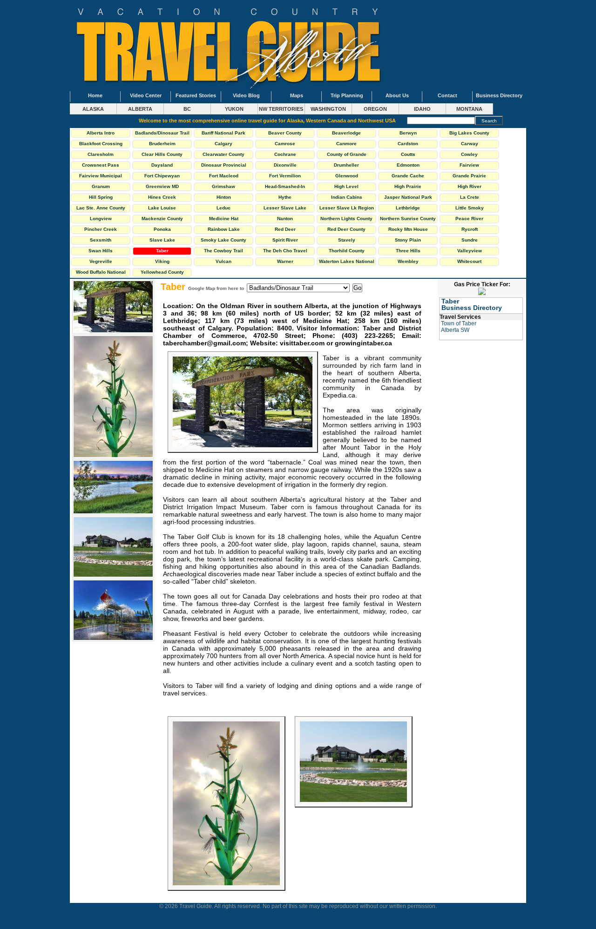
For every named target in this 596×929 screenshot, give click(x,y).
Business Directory (499, 95)
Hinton (224, 197)
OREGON (375, 109)
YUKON (234, 109)
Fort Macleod (223, 175)
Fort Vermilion (285, 175)
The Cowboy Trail (223, 250)
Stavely (346, 239)
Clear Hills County (162, 154)
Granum (101, 186)
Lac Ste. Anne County (100, 207)
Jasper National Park (408, 197)
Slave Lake (162, 239)
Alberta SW (455, 330)
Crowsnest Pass (100, 165)
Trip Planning (347, 95)
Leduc (223, 207)
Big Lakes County (469, 132)
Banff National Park (223, 132)
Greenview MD (162, 186)
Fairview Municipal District (100, 177)
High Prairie (407, 186)
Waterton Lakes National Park (346, 262)
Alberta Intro (101, 132)
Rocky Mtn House (408, 229)
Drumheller (346, 165)
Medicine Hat (223, 218)
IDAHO (422, 109)
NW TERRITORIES (281, 109)
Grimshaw (223, 186)
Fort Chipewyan (162, 175)
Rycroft (469, 229)
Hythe (284, 197)
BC (187, 109)
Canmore (346, 143)
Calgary (223, 143)
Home (95, 95)
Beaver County (285, 132)
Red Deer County (346, 229)
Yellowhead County (162, 272)
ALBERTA (140, 109)
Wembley (408, 261)
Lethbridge (408, 207)
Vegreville (100, 261)
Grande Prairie (469, 175)
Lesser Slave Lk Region (346, 207)
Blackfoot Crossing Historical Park (100, 144)
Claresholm (101, 154)
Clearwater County (223, 154)
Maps (296, 95)
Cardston (408, 143)
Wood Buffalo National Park (101, 273)
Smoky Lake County (223, 239)
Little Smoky (469, 207)
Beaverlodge (346, 132)
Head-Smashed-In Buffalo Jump (285, 187)
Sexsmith (100, 239)
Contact (447, 95)
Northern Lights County (346, 218)
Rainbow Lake (224, 229)
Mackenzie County (162, 218)
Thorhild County (347, 250)
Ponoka (162, 229)
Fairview (469, 165)
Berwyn (408, 132)
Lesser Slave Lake (285, 207)
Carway (469, 143)
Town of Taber (458, 323)
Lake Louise (162, 207)
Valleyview (469, 250)
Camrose (285, 143)
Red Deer (285, 229)
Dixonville (285, 165)
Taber (162, 250)
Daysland (162, 165)
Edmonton (408, 165)
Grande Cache (408, 175)
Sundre (469, 239)
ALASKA (93, 109)
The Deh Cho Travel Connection (285, 252)
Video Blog (246, 95)
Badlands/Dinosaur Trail (162, 132)
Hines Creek (162, 197)
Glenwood (346, 175)
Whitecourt (469, 261)
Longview (101, 218)
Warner (285, 261)
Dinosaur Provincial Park (223, 166)
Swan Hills (100, 250)
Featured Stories (196, 95)
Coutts (408, 154)
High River (469, 186)
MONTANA (469, 109)
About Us (397, 95)
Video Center (146, 95)
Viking (162, 261)
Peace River (469, 218)
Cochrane (285, 154)
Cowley (469, 154)
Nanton (285, 218)
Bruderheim (162, 143)
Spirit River (285, 239)
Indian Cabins (346, 197)
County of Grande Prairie (346, 155)
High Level (346, 186)
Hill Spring (101, 197)
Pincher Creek (100, 229)
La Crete (469, 197)
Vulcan (223, 261)
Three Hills (408, 250)
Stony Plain (408, 239)
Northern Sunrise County (408, 218)
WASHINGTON (328, 109)
